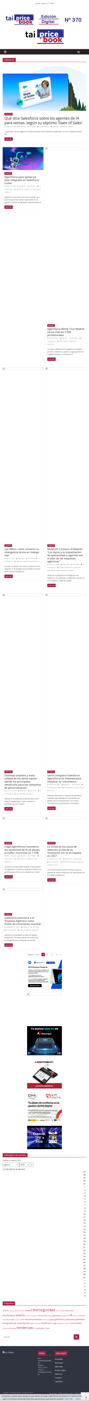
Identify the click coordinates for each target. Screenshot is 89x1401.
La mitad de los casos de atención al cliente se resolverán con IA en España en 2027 (64, 851)
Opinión (8, 546)
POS (34, 859)
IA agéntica (72, 341)
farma (77, 788)
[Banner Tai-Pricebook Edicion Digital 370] (44, 16)
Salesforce (63, 127)
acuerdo (6, 1310)
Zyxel (48, 1328)
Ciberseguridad (43, 1310)
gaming (56, 1315)
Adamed (63, 788)
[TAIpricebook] (8, 1352)
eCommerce (20, 859)
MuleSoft (64, 570)
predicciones (69, 1319)
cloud (57, 1311)
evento (65, 341)
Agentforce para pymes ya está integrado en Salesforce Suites (21, 180)
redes (32, 1323)
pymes (38, 189)
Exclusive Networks (31, 1316)
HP (68, 1316)
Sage (55, 1323)
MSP (22, 1320)
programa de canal (13, 1323)
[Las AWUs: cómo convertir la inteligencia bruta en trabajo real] (23, 368)
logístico (75, 1316)
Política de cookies (80, 1393)
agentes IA (56, 127)
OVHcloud (46, 1320)
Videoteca (58, 1374)
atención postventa (69, 862)
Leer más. (69, 1399)
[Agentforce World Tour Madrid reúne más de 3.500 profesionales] (66, 148)
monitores (17, 1320)
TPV (34, 1328)
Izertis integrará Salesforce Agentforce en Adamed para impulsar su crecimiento (64, 778)
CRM (33, 189)
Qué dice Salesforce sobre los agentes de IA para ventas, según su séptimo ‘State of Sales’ (43, 120)
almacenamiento (14, 1311)
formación (43, 1315)
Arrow (22, 1311)
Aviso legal (53, 1393)
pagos (51, 1319)
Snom (67, 1323)
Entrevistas (59, 1363)
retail (44, 1323)
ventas (70, 127)
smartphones (61, 1323)
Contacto (58, 1378)
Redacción (22, 127)
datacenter (69, 1310)
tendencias (25, 1327)
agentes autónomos (65, 567)
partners (59, 1319)
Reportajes (59, 1366)
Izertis (82, 788)
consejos (62, 1311)
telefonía (5, 1328)
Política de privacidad (65, 1393)
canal (27, 1310)
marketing (22, 794)
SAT (56, 865)
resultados (38, 1323)
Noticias (8, 173)
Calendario (59, 1381)
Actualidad (59, 1359)
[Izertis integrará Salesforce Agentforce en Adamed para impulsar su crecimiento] (66, 595)
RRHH (49, 1323)
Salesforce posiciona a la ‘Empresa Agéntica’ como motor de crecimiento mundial (22, 921)
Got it (78, 1399)
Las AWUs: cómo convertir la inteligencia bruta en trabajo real (21, 552)
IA (17, 794)
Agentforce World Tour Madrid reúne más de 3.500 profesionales (65, 332)
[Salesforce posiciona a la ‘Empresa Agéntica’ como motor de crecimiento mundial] (23, 889)
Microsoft (10, 1319)
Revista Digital (60, 1370)
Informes (8, 114)
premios (80, 1319)
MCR (4, 1320)
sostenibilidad (76, 1323)
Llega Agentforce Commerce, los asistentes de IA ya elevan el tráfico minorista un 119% (22, 849)
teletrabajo (12, 1328)
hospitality (63, 1316)
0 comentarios (44, 127)
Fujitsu (50, 1316)
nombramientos (33, 1319)
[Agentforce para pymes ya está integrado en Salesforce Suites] (23, 148)
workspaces (40, 1328)
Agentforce (27, 189)
